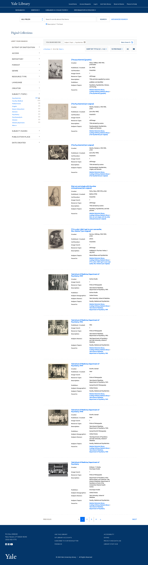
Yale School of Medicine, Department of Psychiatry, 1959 (85, 275)
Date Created (19, 142)
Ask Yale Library (105, 4)
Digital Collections (21, 33)
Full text (60, 24)
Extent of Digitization (23, 47)
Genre (15, 70)
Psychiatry (15, 114)
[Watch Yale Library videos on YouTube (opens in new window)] (11, 544)
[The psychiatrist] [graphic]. (81, 60)
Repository (17, 59)
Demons (15, 112)
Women (14, 120)
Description (51, 24)
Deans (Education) (18, 109)
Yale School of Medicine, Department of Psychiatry (85, 463)
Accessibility (109, 534)
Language (17, 82)
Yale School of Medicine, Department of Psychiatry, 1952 (85, 321)
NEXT (134, 519)
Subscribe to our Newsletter (66, 541)
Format (16, 65)
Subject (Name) (20, 131)
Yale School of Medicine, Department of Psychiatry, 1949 (85, 365)
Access (15, 53)
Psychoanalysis (17, 117)
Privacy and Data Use (112, 541)
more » (14, 125)
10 (116, 49)
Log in (95, 4)
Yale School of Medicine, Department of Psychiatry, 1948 (85, 411)
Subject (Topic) (19, 94)
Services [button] (34, 10)
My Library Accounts (63, 537)
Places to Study (132, 4)
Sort (95, 49)
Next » (61, 49)
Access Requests (85, 4)
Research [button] (20, 10)
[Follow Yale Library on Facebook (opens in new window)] (6, 544)
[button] (103, 19)
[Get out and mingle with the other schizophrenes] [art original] (83, 187)
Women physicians (18, 123)
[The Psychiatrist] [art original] (82, 104)
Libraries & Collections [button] (56, 10)
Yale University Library (20, 3)
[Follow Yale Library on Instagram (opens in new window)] (9, 544)
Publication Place (21, 137)
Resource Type (19, 76)
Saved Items (73, 4)
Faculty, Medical (17, 101)
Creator (16, 88)
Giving (106, 537)
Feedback (58, 544)
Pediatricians (16, 103)
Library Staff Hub (111, 544)
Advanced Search (119, 19)
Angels (14, 106)
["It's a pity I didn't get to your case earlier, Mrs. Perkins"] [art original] (86, 230)
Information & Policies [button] (84, 10)
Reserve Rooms (119, 4)
